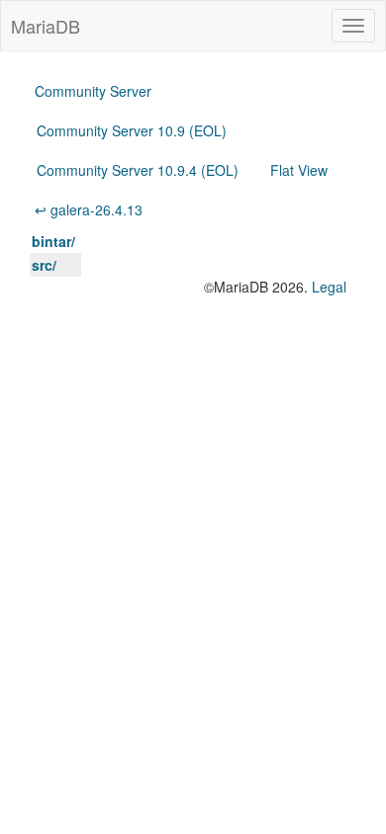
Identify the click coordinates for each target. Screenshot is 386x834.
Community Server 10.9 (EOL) (132, 130)
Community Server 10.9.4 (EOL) (138, 170)
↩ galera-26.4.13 (89, 209)
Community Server (93, 91)
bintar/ (53, 241)
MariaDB (45, 26)
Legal (329, 286)
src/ (44, 265)
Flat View (299, 170)
